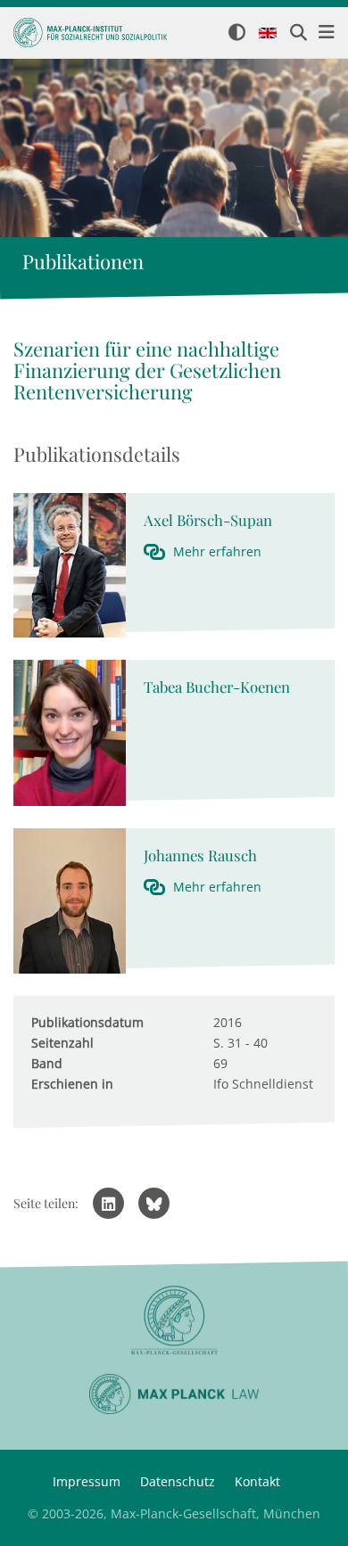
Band (46, 1063)
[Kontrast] (236, 33)
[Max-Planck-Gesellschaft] (174, 1321)
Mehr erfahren (217, 551)
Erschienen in (72, 1083)
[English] (268, 34)
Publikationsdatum (87, 1022)
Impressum (86, 1481)
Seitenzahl (62, 1042)
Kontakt (257, 1481)
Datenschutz (177, 1481)
